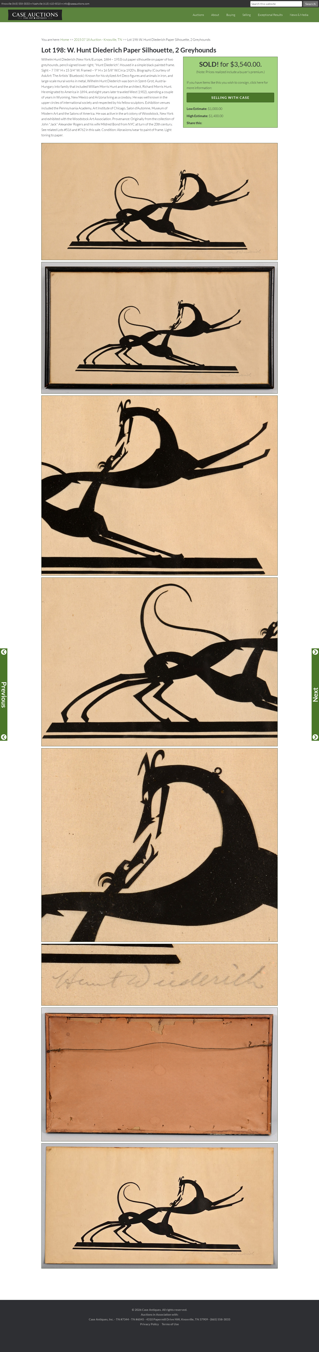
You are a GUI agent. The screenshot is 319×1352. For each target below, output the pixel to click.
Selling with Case (230, 98)
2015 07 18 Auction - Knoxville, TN (98, 39)
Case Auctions (35, 14)
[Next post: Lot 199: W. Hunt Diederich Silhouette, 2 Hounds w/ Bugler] (315, 694)
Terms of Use (170, 1324)
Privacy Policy (149, 1324)
